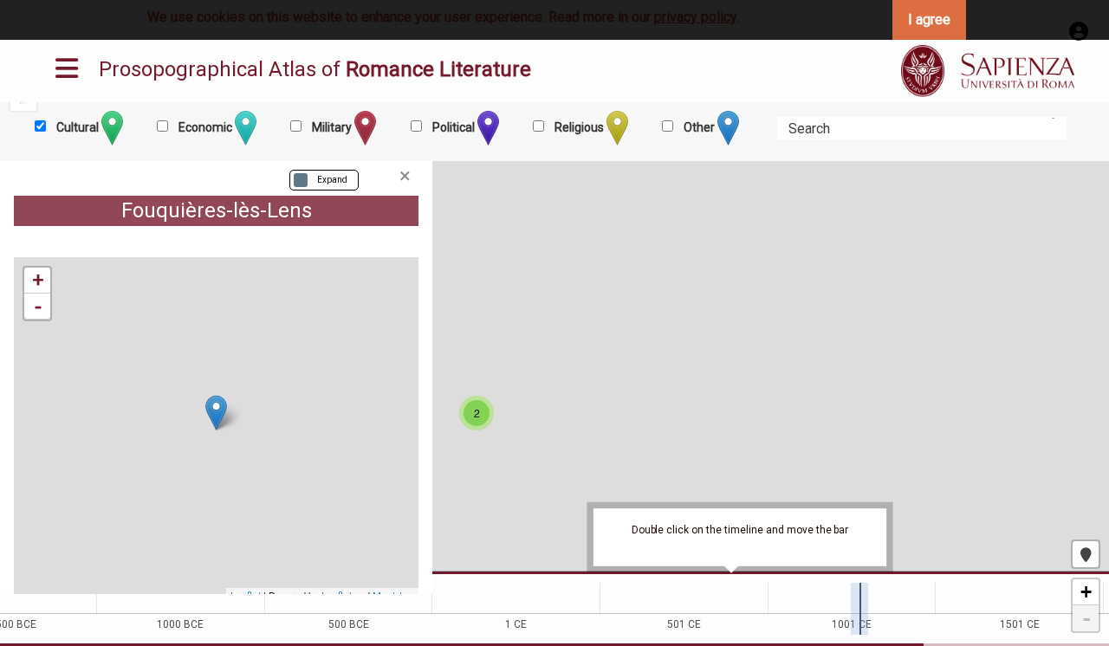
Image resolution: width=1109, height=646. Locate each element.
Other (699, 127)
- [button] (38, 306)
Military (331, 127)
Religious (579, 127)
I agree (929, 19)
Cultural (77, 127)
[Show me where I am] (1086, 554)
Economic (205, 127)
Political (453, 127)
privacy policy (695, 17)
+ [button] (38, 280)
